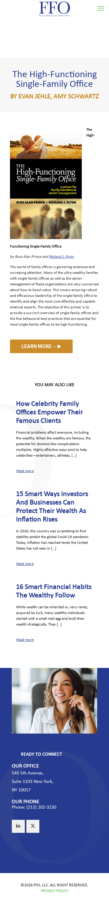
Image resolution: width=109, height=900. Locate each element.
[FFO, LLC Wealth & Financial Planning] (54, 9)
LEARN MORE (36, 346)
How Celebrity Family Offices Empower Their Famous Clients (49, 412)
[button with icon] (18, 826)
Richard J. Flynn (61, 257)
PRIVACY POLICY (54, 891)
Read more (25, 471)
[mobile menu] (101, 9)
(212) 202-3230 (41, 807)
